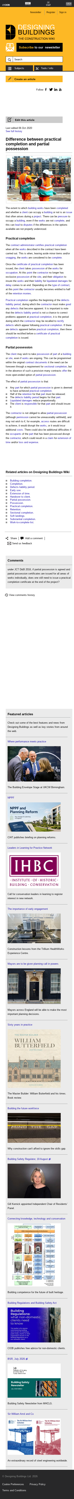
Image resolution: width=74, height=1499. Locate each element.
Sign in (62, 12)
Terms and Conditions (14, 1490)
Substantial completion (22, 519)
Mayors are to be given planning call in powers (33, 963)
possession (38, 268)
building (48, 212)
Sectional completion (21, 512)
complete (59, 220)
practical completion (56, 245)
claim (50, 438)
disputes (28, 224)
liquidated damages (57, 281)
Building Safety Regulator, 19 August (28, 1159)
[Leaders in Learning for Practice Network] (34, 887)
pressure (62, 216)
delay (9, 285)
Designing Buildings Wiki (51, 472)
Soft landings (17, 515)
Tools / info (47, 68)
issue (69, 212)
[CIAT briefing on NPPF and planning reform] (34, 830)
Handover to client (20, 496)
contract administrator (23, 245)
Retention (15, 509)
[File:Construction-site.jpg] (39, 158)
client (25, 212)
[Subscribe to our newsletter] (34, 51)
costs (20, 429)
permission (22, 417)
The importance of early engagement (28, 908)
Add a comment (34, 538)
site (39, 276)
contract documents (36, 362)
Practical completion (20, 238)
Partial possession (19, 347)
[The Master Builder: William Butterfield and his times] (34, 1086)
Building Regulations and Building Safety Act (32, 1302)
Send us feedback (22, 543)
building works (36, 208)
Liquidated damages (21, 400)
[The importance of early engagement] (34, 942)
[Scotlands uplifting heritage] (34, 1454)
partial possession (46, 374)
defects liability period (27, 312)
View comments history (22, 595)
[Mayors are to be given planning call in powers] (34, 1003)
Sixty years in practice (20, 1024)
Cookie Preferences (13, 1484)
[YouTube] (59, 89)
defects (14, 308)
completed (62, 208)
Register (50, 12)
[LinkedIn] (55, 89)
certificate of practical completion (35, 264)
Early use (15, 490)
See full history (14, 131)
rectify (60, 321)
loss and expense (28, 442)
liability (38, 281)
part (55, 354)
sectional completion (55, 366)
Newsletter (35, 12)
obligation (58, 276)
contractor (42, 272)
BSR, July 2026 (16, 1358)
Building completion (20, 480)
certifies (39, 245)
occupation (12, 272)
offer (64, 370)
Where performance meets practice (27, 741)
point (29, 272)
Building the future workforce (23, 1108)
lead (17, 224)
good (68, 304)
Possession (16, 503)
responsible (30, 403)
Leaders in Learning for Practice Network (30, 847)
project (37, 216)
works (42, 220)
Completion (16, 483)
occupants (15, 433)
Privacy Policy (38, 1484)
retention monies (22, 293)
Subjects (19, 68)
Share (13, 538)
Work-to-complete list (21, 522)
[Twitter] (50, 89)
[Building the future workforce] (34, 1142)
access (45, 421)
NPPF (11, 797)
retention (27, 394)
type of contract (60, 285)
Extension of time (19, 493)
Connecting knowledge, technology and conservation (36, 1218)
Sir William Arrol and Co (21, 1413)
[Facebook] (45, 89)
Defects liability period (22, 487)
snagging (11, 257)
